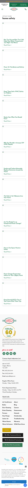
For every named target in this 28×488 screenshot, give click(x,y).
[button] (26, 466)
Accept (14, 481)
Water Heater (6, 421)
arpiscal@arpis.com (10, 376)
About (16, 402)
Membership (18, 416)
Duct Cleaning (6, 407)
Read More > (7, 45)
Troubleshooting (19, 418)
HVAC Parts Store (19, 424)
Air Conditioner (7, 402)
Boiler (4, 405)
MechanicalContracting (23, 5)
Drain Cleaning (6, 410)
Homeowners (18, 410)
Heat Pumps (6, 416)
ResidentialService (4, 5)
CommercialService (14, 5)
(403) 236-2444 (8, 370)
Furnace (4, 413)
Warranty (17, 421)
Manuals (16, 413)
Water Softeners (7, 424)
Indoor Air (5, 418)
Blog (15, 405)
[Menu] (2, 9)
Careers (16, 407)
